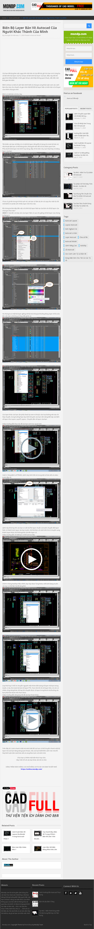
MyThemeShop (27, 925)
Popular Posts (71, 108)
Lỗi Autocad (69, 250)
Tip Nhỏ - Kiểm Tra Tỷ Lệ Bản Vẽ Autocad (83, 173)
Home (4, 18)
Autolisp (83, 245)
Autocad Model (14, 18)
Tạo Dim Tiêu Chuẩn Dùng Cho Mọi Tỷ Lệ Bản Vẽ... (82, 204)
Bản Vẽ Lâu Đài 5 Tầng (46, 901)
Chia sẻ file (84, 237)
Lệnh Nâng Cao (71, 245)
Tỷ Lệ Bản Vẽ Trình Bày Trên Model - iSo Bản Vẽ (82, 185)
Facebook (66, 893)
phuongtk (7, 35)
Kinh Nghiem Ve (71, 229)
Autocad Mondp (72, 98)
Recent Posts (85, 108)
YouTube (80, 893)
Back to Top (88, 925)
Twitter (75, 893)
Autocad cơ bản (71, 233)
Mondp (14, 7)
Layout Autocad (71, 225)
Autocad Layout (71, 221)
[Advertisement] (31, 56)
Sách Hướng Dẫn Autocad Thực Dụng (50, 893)
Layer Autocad (70, 237)
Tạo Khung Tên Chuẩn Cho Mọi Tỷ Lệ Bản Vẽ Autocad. (82, 195)
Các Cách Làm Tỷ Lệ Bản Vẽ (75, 254)
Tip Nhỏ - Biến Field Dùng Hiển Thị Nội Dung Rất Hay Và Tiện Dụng (49, 913)
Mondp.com (6, 925)
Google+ (71, 893)
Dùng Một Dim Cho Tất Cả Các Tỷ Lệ (78, 259)
